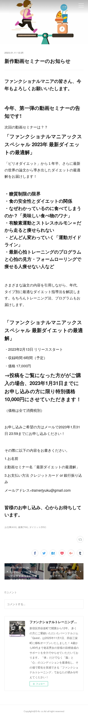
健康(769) (23, 527)
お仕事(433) (11, 527)
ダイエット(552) (37, 527)
